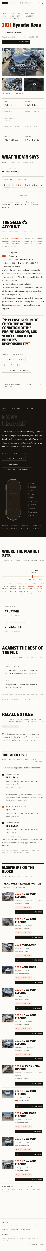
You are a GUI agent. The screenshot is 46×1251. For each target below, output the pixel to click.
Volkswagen (14, 1229)
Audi (35, 1226)
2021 (12, 16)
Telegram (33, 1245)
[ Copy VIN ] (23, 195)
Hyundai (35, 14)
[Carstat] (9, 3)
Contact (36, 3)
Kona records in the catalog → (17, 1186)
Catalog (27, 3)
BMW (30, 1226)
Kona (4, 16)
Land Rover (25, 1229)
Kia (11, 1226)
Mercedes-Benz (20, 1226)
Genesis (5, 1229)
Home (21, 3)
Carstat (5, 1234)
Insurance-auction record (15, 14)
